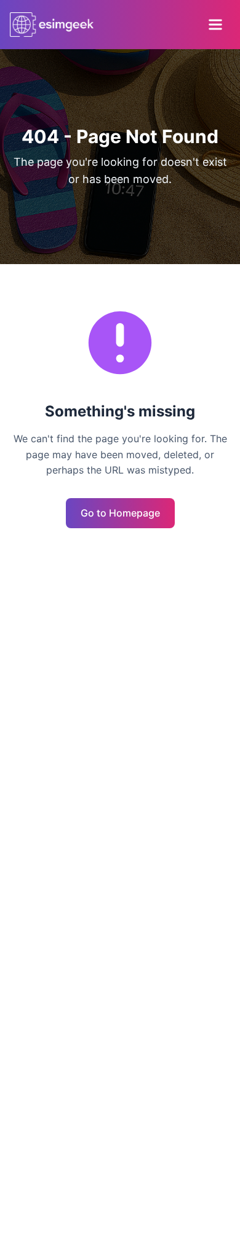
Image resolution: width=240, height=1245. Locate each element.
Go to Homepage (120, 513)
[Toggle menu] (215, 24)
